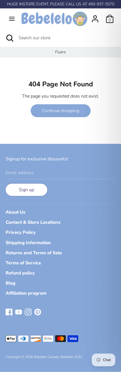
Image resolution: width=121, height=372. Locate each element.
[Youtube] (18, 312)
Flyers (60, 52)
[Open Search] (9, 38)
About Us (15, 212)
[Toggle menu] (12, 18)
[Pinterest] (37, 312)
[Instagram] (28, 312)
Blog (10, 283)
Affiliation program (26, 293)
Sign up (26, 190)
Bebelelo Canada (46, 357)
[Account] (95, 16)
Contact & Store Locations (33, 222)
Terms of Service (23, 263)
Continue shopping (60, 111)
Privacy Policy (21, 232)
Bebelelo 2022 (71, 357)
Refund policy (20, 273)
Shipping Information (28, 243)
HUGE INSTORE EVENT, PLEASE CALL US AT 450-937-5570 (60, 4)
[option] (60, 52)
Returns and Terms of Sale (34, 253)
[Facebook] (9, 312)
